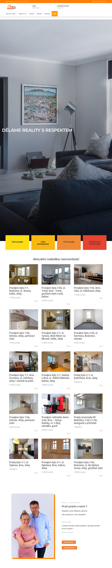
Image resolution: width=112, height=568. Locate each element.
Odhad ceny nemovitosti (95, 243)
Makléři (39, 14)
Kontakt (31, 14)
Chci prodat (17, 242)
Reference (47, 14)
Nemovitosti (23, 14)
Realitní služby (10, 14)
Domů (54, 14)
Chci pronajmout (43, 243)
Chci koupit (68, 242)
